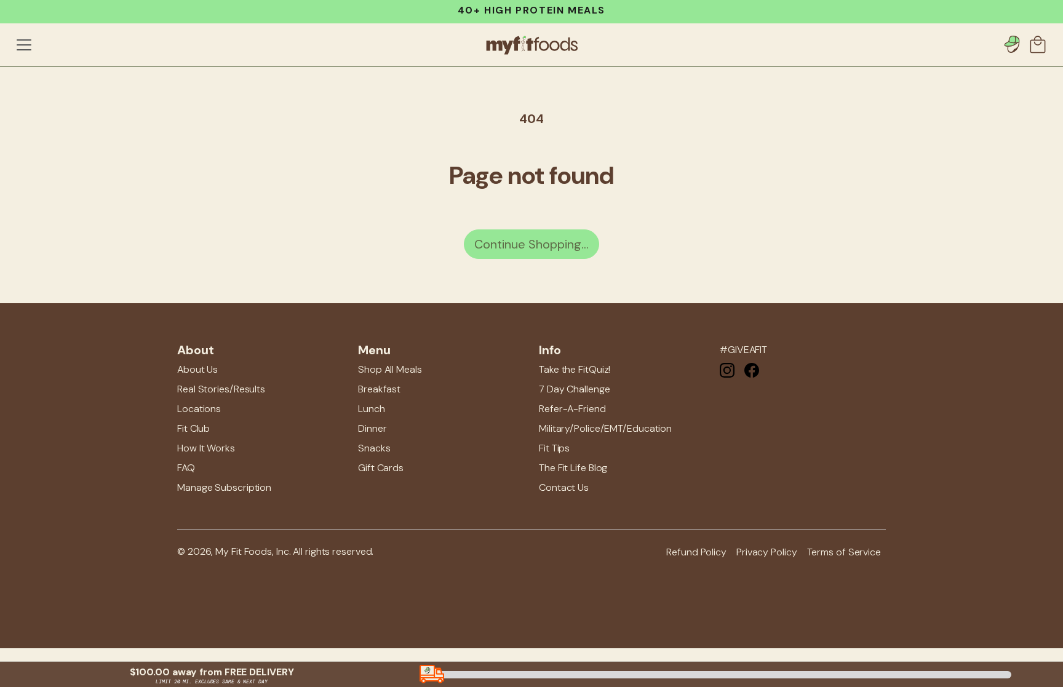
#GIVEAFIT (743, 349)
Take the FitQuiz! (574, 369)
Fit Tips (554, 448)
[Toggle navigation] (24, 45)
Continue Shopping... (531, 244)
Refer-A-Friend (572, 408)
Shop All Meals (390, 369)
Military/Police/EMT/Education (605, 428)
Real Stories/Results (221, 389)
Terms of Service (844, 552)
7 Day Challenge (574, 389)
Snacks (374, 448)
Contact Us (564, 487)
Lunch (371, 408)
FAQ (186, 467)
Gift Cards (381, 467)
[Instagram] (727, 369)
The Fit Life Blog (573, 467)
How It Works (206, 448)
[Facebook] (751, 369)
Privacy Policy (766, 552)
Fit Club (193, 428)
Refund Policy (696, 552)
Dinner (372, 428)
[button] (1039, 45)
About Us (197, 369)
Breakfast (379, 389)
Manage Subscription (224, 487)
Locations (199, 408)
